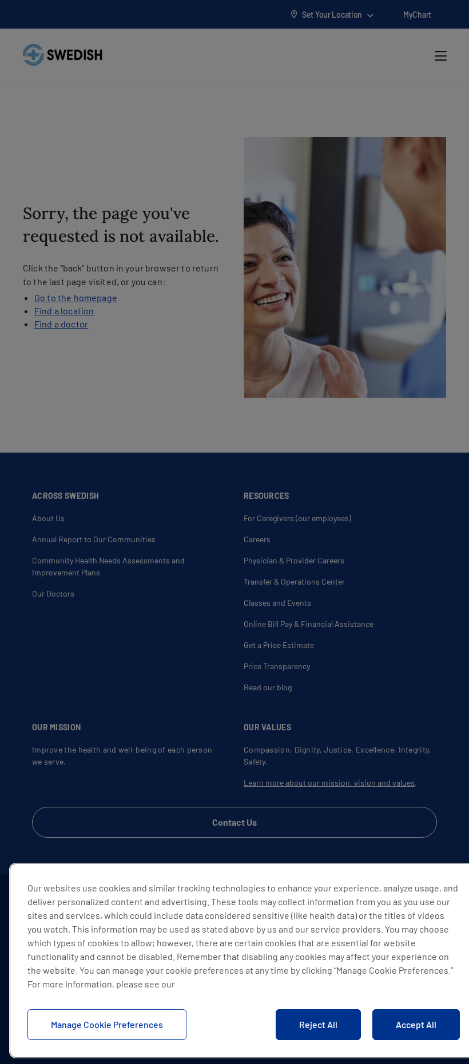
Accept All (416, 1024)
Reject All (318, 1024)
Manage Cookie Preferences (107, 1024)
